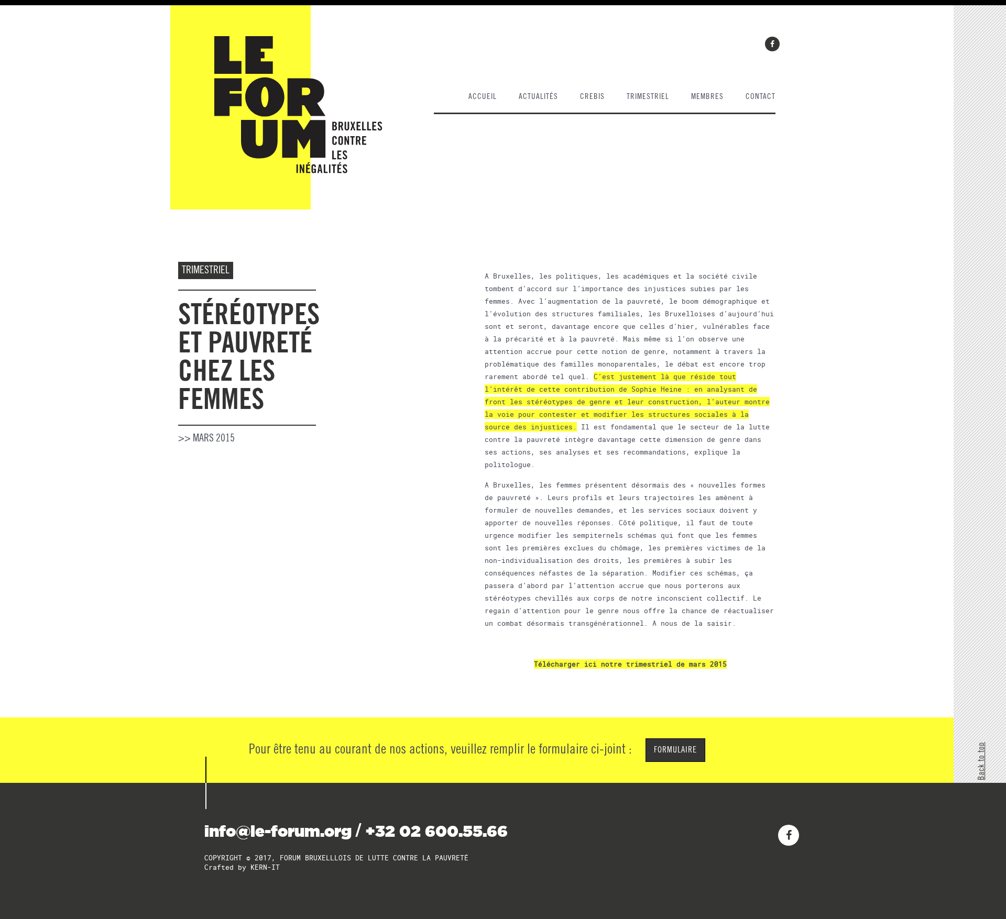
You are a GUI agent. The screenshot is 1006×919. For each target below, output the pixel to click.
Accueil (482, 97)
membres (707, 97)
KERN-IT (265, 867)
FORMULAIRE (675, 750)
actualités (538, 97)
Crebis (592, 97)
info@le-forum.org (278, 831)
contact (760, 97)
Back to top (981, 761)
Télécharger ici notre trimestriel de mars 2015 (630, 664)
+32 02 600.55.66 (436, 831)
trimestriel (648, 97)
